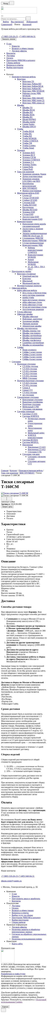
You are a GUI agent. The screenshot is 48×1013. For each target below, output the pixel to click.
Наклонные (27, 445)
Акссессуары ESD (30, 217)
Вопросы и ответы (14, 65)
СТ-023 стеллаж (29, 383)
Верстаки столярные (26, 274)
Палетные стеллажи (31, 404)
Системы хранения (25, 411)
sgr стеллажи (28, 395)
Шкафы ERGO (29, 126)
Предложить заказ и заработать (26, 898)
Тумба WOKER (29, 138)
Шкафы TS (27, 107)
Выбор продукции (14, 67)
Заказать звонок (8, 39)
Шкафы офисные (30, 316)
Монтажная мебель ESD (28, 193)
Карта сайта (17, 944)
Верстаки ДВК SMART (33, 98)
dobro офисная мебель (27, 290)
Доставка (10, 55)
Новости (16, 46)
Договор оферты (19, 51)
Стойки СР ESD (29, 200)
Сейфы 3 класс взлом (32, 357)
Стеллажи (16, 361)
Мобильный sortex (36, 433)
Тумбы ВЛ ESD (29, 205)
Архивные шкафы (30, 321)
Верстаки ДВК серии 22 (33, 103)
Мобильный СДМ (30, 407)
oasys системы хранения (33, 295)
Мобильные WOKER (33, 263)
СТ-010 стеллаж (29, 369)
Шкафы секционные (31, 338)
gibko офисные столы (32, 302)
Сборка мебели (13, 63)
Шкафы (20, 105)
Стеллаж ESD (28, 202)
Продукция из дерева (21, 271)
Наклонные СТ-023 (36, 447)
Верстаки (21, 79)
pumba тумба (28, 297)
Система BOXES (30, 440)
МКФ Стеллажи (29, 378)
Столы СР (27, 195)
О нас (9, 44)
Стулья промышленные (33, 243)
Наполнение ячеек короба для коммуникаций (34, 225)
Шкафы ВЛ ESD (29, 210)
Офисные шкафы (25, 314)
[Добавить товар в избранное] (9, 499)
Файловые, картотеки (32, 319)
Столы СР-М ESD (30, 198)
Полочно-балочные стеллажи (30, 380)
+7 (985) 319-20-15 (9, 36)
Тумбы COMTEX (30, 141)
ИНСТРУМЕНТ (29, 188)
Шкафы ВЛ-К (28, 110)
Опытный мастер (30, 276)
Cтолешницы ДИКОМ (32, 238)
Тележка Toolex (29, 164)
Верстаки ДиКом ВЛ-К (32, 86)
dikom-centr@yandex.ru (11, 881)
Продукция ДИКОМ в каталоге (20, 60)
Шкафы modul (28, 122)
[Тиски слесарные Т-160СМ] (14, 493)
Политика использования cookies (27, 939)
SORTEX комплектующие (35, 436)
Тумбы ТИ (27, 143)
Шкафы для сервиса (31, 333)
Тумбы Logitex (29, 145)
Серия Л (26, 388)
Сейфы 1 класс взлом (32, 352)
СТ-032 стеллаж (29, 392)
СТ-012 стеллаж (29, 373)
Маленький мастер (30, 283)
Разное (31, 259)
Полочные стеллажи (26, 364)
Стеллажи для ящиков (32, 409)
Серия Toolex (28, 124)
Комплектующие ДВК (32, 245)
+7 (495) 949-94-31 (27, 36)
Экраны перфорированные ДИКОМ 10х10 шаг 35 (34, 234)
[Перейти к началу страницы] (3, 1010)
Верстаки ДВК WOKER (33, 91)
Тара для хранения (25, 172)
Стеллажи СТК (35, 452)
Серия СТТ (27, 390)
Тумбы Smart (28, 148)
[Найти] (28, 18)
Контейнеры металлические (29, 184)
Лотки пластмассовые (32, 176)
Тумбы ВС (27, 134)
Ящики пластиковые (31, 191)
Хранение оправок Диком (34, 174)
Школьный (27, 281)
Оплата (9, 58)
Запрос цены (7, 507)
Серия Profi (27, 169)
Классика (26, 278)
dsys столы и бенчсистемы (34, 293)
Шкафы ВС (27, 117)
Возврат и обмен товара (22, 48)
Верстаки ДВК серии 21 (33, 100)
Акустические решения (33, 309)
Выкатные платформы (32, 402)
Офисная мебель (19, 288)
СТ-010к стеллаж (30, 366)
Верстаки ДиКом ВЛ (31, 84)
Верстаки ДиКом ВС (31, 88)
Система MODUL (30, 442)
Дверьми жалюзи (30, 323)
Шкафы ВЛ (27, 112)
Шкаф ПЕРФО (29, 119)
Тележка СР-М (29, 157)
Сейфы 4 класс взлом (32, 359)
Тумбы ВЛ (27, 136)
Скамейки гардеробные (33, 342)
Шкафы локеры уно (31, 331)
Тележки (21, 150)
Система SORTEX (30, 416)
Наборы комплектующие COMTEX (35, 250)
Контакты (10, 53)
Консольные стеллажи (32, 399)
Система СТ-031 (29, 414)
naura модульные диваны (33, 300)
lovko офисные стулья (32, 305)
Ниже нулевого (29, 350)
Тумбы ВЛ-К (28, 131)
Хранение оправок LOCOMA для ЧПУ (31, 180)
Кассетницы (28, 207)
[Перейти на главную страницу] (19, 13)
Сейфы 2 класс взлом (32, 354)
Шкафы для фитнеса (31, 340)
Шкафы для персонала (27, 328)
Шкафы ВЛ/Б (28, 115)
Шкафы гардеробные (32, 335)
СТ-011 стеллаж (29, 371)
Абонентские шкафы (31, 326)
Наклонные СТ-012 (36, 449)
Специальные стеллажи (28, 397)
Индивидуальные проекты (29, 286)
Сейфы (20, 347)
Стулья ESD (27, 214)
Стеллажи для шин (31, 454)
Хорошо (5, 1007)
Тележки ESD (28, 212)
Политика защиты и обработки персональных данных (26, 930)
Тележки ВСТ (28, 155)
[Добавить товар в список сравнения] (4, 499)
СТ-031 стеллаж (29, 376)
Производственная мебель (24, 77)
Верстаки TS (28, 81)
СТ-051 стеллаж (29, 385)
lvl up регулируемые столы (34, 307)
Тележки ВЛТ (28, 153)
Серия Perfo (27, 167)
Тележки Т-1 (28, 162)
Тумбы (20, 129)
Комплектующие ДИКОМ (34, 240)
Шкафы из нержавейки (32, 345)
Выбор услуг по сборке (22, 915)
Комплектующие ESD (32, 219)
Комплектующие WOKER (35, 256)
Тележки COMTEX (31, 160)
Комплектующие (24, 221)
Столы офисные (24, 312)
